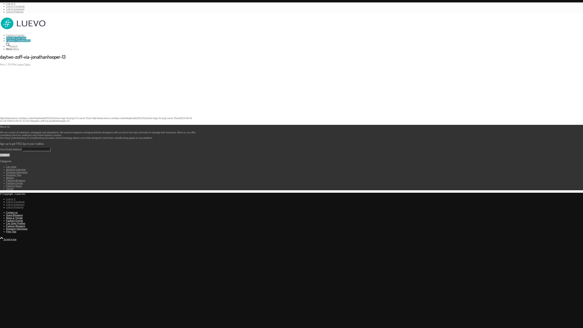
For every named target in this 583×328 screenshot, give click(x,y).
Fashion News (14, 186)
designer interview (16, 169)
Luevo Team (23, 64)
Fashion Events (14, 183)
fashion (10, 178)
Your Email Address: (11, 149)
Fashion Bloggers (15, 180)
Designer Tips (13, 175)
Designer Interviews (16, 172)
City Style (11, 167)
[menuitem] (102, 35)
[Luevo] (23, 30)
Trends (10, 189)
